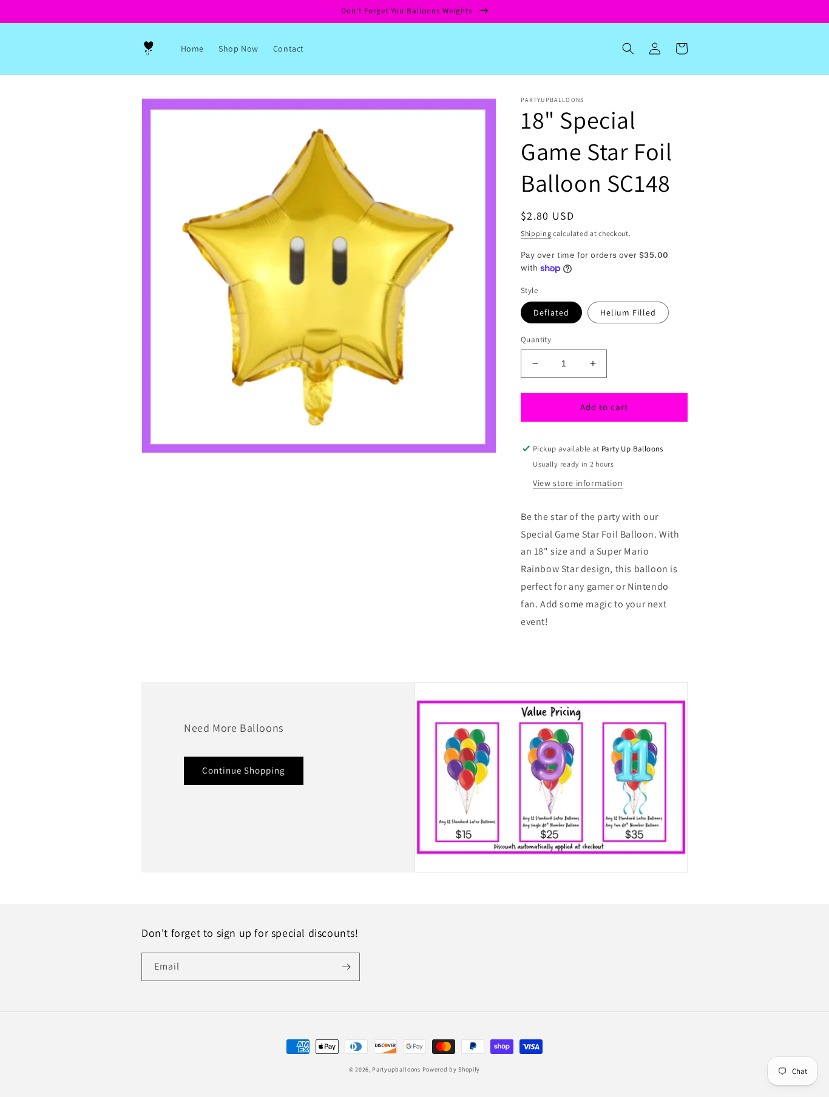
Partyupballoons (396, 1069)
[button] (628, 48)
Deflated (551, 312)
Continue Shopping (243, 770)
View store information (578, 483)
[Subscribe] (346, 967)
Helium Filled (628, 312)
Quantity (536, 339)
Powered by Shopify (451, 1069)
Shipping (536, 233)
